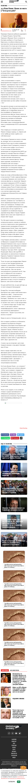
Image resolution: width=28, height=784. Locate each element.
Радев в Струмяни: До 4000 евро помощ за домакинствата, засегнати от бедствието (13, 542)
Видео (14, 757)
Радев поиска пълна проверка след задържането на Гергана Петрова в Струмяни (12, 490)
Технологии (14, 755)
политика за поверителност (17, 778)
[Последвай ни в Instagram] (12, 733)
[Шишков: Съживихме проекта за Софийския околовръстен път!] (14, 504)
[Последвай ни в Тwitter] (19, 733)
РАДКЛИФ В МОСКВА (18, 698)
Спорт (14, 749)
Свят (14, 743)
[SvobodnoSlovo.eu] (14, 727)
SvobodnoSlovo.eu (6, 31)
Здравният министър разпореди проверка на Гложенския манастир (13, 473)
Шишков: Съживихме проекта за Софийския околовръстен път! (13, 509)
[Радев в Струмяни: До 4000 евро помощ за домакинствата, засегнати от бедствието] (14, 539)
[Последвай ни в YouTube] (16, 733)
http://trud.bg (23, 428)
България (14, 739)
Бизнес (14, 747)
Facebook (5, 435)
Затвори (11, 782)
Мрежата (14, 751)
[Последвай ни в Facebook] (9, 733)
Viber (13, 435)
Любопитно (14, 753)
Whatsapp (6, 438)
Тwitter (21, 435)
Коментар (14, 741)
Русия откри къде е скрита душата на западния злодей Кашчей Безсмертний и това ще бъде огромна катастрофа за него (19, 713)
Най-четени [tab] (5, 670)
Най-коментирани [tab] (14, 670)
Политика (4, 5)
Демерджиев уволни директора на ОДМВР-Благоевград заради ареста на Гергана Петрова (13, 456)
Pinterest (15, 438)
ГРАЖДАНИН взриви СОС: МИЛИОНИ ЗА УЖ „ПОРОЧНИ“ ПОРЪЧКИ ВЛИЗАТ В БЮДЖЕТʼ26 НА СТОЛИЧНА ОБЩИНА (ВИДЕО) (12, 523)
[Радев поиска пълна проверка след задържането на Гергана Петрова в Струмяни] (14, 487)
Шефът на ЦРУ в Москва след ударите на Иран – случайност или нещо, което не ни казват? (20, 689)
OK (19, 782)
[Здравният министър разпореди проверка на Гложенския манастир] (14, 470)
